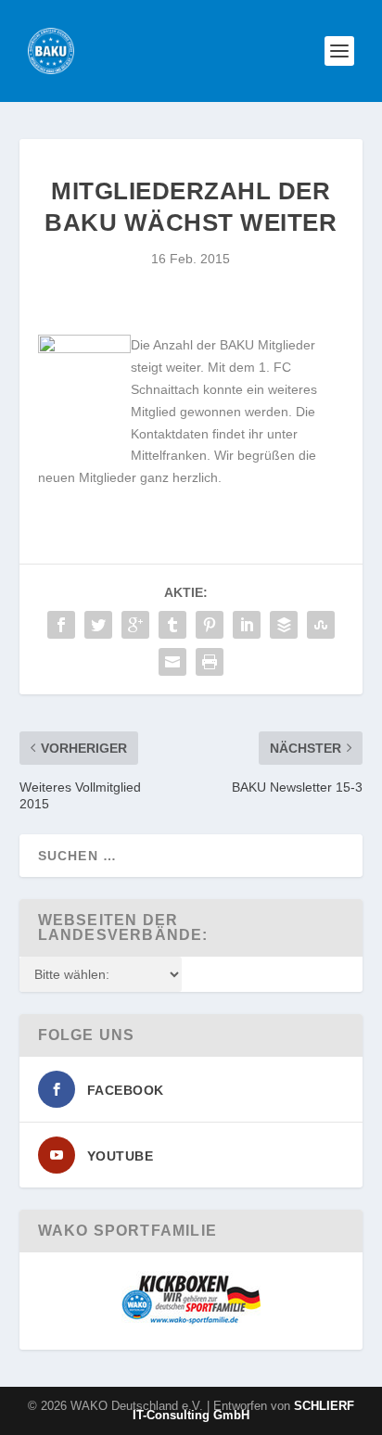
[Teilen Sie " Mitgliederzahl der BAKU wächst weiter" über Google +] (135, 624)
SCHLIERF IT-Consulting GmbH (243, 1410)
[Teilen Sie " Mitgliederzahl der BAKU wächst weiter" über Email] (172, 661)
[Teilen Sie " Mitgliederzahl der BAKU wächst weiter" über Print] (209, 661)
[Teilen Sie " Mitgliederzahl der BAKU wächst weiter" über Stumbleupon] (320, 624)
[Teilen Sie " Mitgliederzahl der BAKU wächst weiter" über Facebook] (61, 624)
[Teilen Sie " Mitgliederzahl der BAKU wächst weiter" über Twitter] (98, 624)
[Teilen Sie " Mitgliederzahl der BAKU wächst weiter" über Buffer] (283, 624)
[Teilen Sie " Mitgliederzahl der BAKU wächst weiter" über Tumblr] (172, 624)
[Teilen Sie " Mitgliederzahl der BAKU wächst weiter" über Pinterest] (209, 624)
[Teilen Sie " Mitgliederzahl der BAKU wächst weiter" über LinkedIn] (246, 624)
